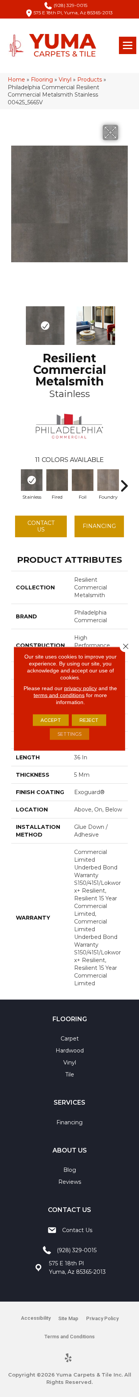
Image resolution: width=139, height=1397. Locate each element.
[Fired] (57, 480)
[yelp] (68, 1358)
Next (124, 322)
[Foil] (82, 480)
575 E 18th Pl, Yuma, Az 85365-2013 (73, 12)
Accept (51, 720)
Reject (89, 720)
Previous (15, 322)
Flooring (42, 79)
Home (16, 79)
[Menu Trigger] (127, 45)
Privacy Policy (102, 1318)
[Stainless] (31, 480)
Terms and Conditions (69, 1336)
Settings (69, 734)
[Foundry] (108, 480)
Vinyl (65, 79)
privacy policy (80, 688)
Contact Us (40, 526)
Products (89, 79)
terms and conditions (59, 695)
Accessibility (36, 1318)
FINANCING (99, 526)
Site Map (68, 1318)
